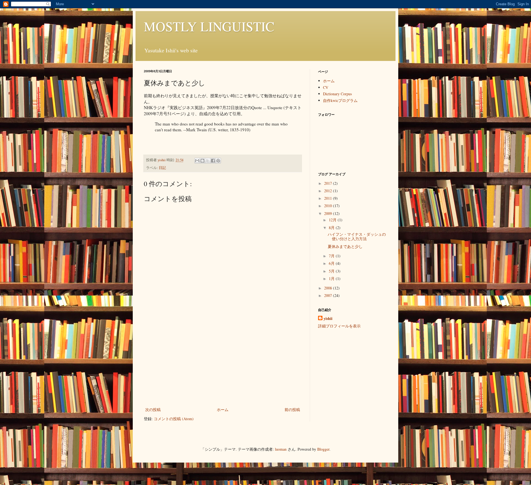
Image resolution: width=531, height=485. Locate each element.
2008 (328, 288)
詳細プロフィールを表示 (339, 326)
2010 (328, 205)
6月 (332, 263)
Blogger (323, 449)
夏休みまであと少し (345, 246)
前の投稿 (292, 409)
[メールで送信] (197, 160)
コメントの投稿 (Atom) (174, 418)
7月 (332, 255)
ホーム (222, 409)
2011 (328, 198)
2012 (328, 190)
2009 (328, 213)
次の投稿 (153, 409)
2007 (328, 295)
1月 (332, 278)
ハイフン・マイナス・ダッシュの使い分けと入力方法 (357, 237)
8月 (332, 227)
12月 (333, 219)
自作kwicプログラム (340, 100)
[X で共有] (207, 160)
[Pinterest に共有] (218, 160)
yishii (328, 318)
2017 (328, 183)
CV (325, 87)
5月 (332, 271)
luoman (281, 449)
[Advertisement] (222, 364)
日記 (162, 167)
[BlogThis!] (202, 160)
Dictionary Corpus (337, 93)
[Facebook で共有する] (213, 160)
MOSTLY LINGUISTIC (209, 26)
